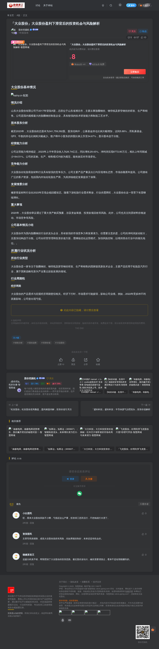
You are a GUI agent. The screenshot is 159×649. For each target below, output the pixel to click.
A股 (18, 15)
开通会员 (146, 5)
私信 (144, 31)
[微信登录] (79, 493)
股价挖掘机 (23, 29)
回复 (32, 522)
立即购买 (134, 71)
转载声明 (129, 591)
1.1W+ (36, 383)
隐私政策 (74, 581)
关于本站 (48, 5)
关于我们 (63, 581)
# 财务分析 (18, 342)
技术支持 (97, 581)
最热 (18, 503)
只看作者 (144, 503)
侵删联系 (86, 581)
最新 (11, 503)
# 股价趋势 (31, 342)
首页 (11, 15)
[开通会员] (153, 629)
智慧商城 (79, 586)
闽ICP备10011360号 (92, 586)
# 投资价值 (45, 342)
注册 (90, 478)
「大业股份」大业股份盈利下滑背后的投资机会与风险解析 (55, 23)
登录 (72, 478)
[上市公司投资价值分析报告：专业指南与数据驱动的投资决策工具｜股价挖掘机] (11, 589)
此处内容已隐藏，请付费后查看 (81, 310)
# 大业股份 (59, 342)
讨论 (38, 5)
